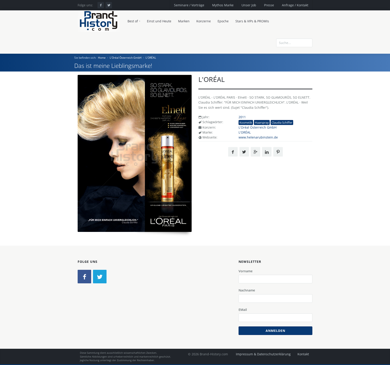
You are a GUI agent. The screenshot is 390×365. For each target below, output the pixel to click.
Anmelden (275, 330)
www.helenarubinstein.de (258, 137)
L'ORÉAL (151, 58)
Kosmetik (245, 122)
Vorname (246, 271)
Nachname (247, 290)
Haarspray (262, 122)
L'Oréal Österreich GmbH (126, 58)
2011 (242, 117)
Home (102, 58)
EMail (243, 309)
